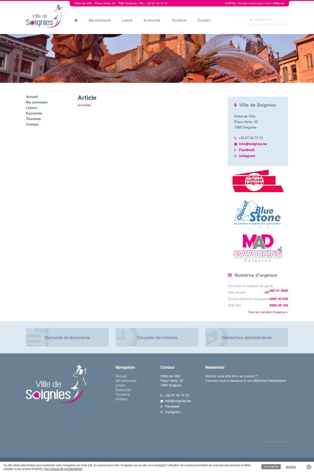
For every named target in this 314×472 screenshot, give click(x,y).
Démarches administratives (247, 337)
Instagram (247, 155)
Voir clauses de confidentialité (63, 469)
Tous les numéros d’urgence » (268, 312)
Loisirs (127, 20)
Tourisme (178, 20)
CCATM (230, 3)
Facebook (247, 149)
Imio (268, 3)
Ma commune (100, 20)
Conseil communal (250, 3)
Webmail (279, 3)
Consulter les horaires (157, 337)
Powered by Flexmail (277, 441)
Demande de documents (67, 337)
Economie (152, 20)
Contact (203, 20)
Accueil (32, 96)
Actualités (84, 105)
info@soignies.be (253, 143)
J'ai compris (271, 466)
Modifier (291, 467)
